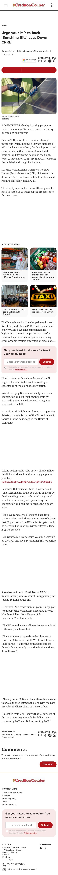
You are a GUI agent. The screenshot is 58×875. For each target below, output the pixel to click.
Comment (48, 764)
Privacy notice (21, 370)
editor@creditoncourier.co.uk (21, 869)
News (4, 25)
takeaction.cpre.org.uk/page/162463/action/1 (26, 481)
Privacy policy (9, 798)
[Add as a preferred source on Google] (29, 60)
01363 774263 (18, 864)
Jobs (4, 801)
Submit (47, 361)
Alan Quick (9, 51)
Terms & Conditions (12, 792)
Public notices (9, 804)
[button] (6, 5)
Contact (6, 795)
